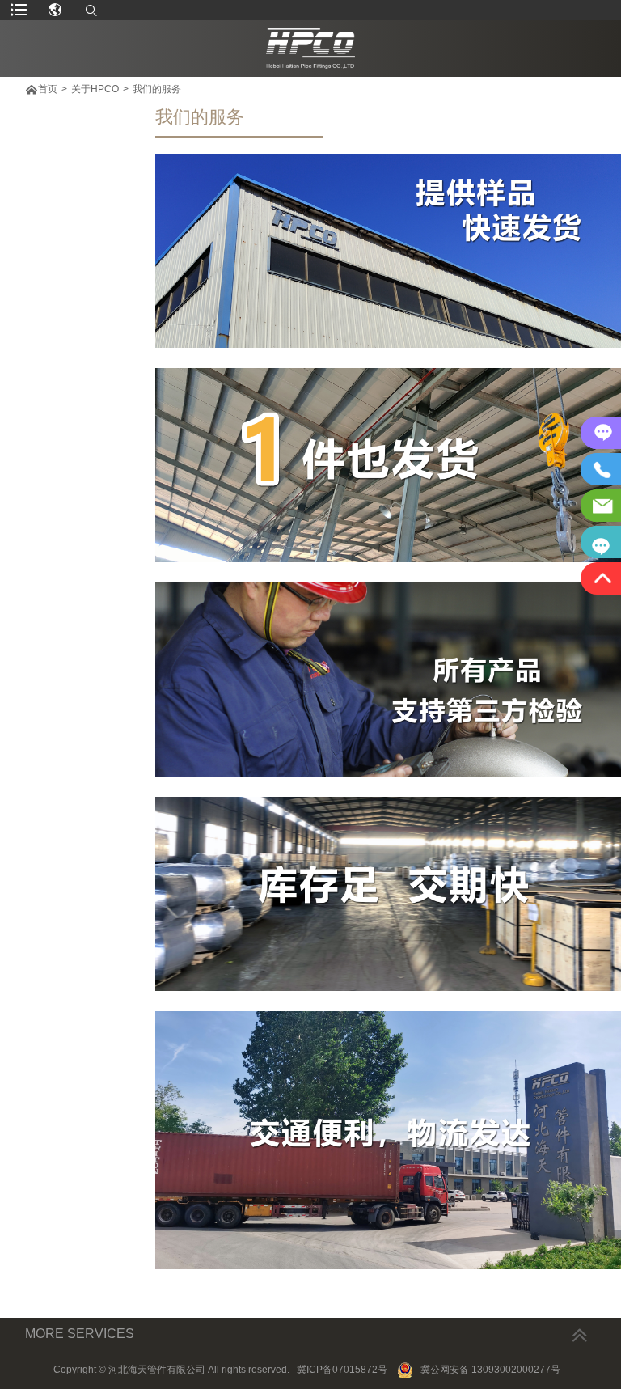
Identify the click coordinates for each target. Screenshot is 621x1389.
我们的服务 (157, 89)
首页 (47, 89)
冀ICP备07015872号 (342, 1369)
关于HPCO (95, 89)
